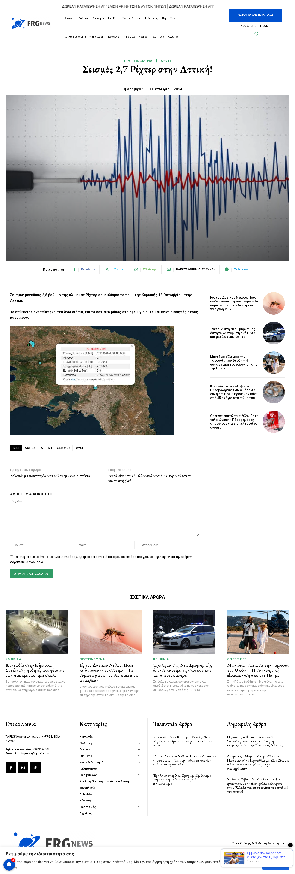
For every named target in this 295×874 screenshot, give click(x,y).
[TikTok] (35, 767)
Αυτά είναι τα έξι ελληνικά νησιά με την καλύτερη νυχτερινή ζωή (149, 478)
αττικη (46, 448)
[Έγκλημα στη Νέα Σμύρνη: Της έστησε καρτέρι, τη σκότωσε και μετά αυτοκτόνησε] (274, 333)
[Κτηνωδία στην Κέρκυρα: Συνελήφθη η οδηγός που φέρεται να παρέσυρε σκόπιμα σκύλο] (37, 632)
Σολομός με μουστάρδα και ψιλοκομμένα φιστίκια (50, 475)
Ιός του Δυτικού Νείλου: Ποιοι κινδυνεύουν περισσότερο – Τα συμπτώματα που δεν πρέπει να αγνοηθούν (234, 303)
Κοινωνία (13, 659)
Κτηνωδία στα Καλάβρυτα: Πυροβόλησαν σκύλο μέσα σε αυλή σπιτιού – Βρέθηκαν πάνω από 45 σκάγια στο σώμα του (234, 392)
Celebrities (237, 659)
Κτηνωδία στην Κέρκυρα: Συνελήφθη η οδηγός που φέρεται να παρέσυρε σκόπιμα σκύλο (35, 670)
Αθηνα (30, 448)
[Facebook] (11, 767)
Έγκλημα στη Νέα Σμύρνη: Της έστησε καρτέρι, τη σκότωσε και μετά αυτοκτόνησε (232, 333)
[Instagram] (23, 767)
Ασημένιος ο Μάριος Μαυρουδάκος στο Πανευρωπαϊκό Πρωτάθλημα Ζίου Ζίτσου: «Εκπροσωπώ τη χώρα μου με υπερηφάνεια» (258, 762)
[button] (256, 33)
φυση (80, 448)
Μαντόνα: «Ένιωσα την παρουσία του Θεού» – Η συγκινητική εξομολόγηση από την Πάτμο (233, 362)
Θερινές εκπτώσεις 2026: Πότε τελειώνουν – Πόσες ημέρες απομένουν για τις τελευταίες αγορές (234, 421)
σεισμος (64, 448)
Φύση (166, 61)
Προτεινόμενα (138, 61)
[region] (147, 860)
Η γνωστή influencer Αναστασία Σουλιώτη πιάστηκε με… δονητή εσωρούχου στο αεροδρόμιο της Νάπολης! (256, 741)
